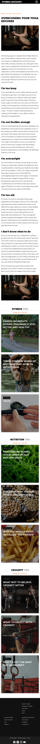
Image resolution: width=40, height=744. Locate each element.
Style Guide (25, 719)
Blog (23, 713)
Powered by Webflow (28, 717)
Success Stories (8, 717)
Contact (6, 724)
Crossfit (7, 578)
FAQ (5, 722)
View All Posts (20, 312)
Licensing (24, 722)
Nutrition (7, 448)
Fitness (7, 317)
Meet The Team (8, 719)
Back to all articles (11, 13)
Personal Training (27, 706)
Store (23, 710)
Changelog (25, 724)
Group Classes (26, 704)
